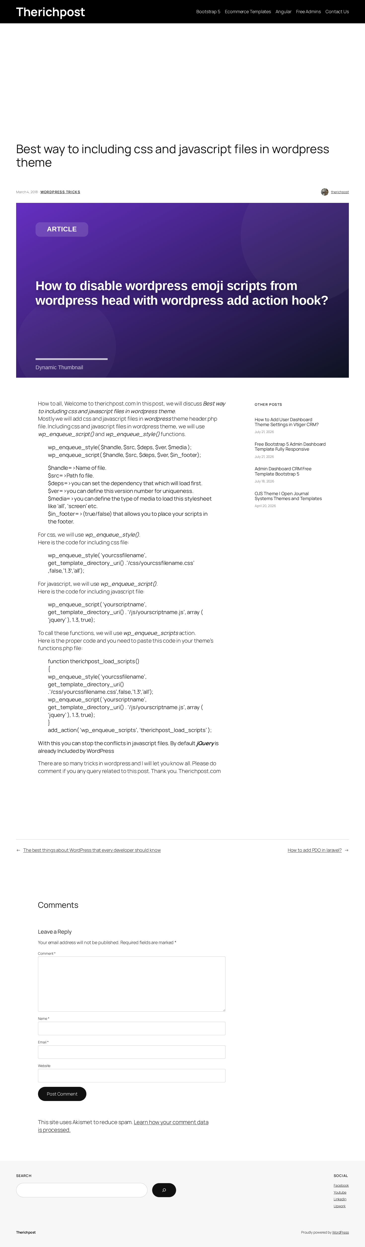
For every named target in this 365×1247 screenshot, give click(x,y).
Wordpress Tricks (60, 191)
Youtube (340, 1192)
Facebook (341, 1185)
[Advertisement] (182, 63)
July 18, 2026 (264, 481)
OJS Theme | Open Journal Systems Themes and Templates (288, 496)
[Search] (164, 1190)
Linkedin (340, 1199)
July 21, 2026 (264, 431)
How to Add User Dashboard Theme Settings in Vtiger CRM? (286, 422)
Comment (47, 953)
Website (44, 1065)
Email (43, 1042)
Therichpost (50, 11)
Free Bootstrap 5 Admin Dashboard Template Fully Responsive (290, 446)
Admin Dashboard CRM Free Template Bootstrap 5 (283, 471)
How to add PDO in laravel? (315, 850)
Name (43, 1018)
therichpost (340, 191)
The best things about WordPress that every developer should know (92, 850)
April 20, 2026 (265, 505)
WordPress (340, 1232)
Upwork (340, 1206)
